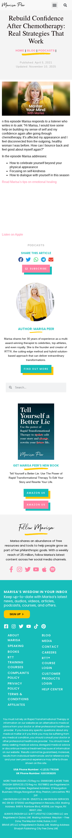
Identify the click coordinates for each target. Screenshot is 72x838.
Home (20, 50)
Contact (50, 646)
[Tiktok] (36, 626)
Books (13, 651)
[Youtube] (36, 569)
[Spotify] (52, 569)
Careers (49, 652)
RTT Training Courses (15, 662)
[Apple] (44, 569)
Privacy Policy (15, 686)
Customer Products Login (51, 678)
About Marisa (14, 638)
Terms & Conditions (18, 696)
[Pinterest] (43, 626)
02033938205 (48, 773)
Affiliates (16, 704)
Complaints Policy (18, 675)
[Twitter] (28, 569)
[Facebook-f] (11, 569)
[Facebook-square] (6, 626)
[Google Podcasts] (61, 569)
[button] (54, 5)
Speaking (16, 646)
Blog (31, 50)
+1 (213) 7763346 (49, 769)
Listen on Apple (12, 234)
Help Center (52, 689)
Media (47, 641)
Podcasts (46, 50)
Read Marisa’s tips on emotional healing (29, 182)
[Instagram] (19, 569)
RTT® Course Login (48, 663)
